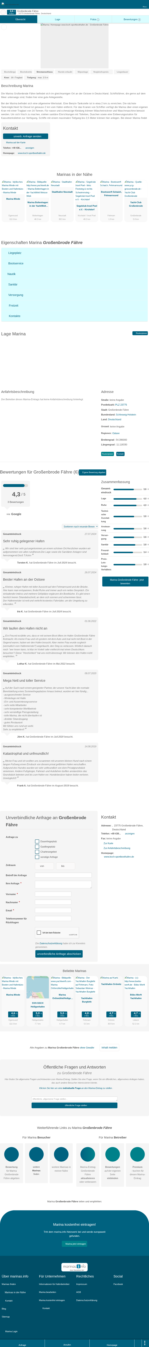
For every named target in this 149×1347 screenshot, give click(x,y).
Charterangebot (48, 852)
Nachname (12, 902)
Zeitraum (11, 865)
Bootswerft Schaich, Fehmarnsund (111, 194)
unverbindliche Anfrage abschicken (59, 953)
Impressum (81, 1284)
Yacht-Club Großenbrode (136, 204)
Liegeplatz (14, 252)
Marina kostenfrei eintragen (52, 1300)
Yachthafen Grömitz (111, 984)
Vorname (11, 894)
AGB (78, 1292)
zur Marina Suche (3, 12)
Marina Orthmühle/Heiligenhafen (62, 997)
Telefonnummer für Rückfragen (16, 920)
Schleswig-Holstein (126, 414)
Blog (4, 1308)
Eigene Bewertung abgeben (93, 472)
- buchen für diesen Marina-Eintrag (137, 1172)
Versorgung (15, 295)
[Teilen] (138, 1343)
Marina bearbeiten (47, 1292)
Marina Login (11, 1331)
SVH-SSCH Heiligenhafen (38, 1005)
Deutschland (114, 419)
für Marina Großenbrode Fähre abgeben (11, 1172)
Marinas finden (9, 1284)
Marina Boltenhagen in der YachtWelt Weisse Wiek (38, 204)
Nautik (11, 274)
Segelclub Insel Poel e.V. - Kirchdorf (87, 208)
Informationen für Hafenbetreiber (54, 1284)
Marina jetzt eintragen (75, 1244)
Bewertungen (131, 19)
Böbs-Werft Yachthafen (136, 996)
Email (9, 910)
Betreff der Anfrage (16, 875)
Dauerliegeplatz (48, 841)
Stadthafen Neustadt (62, 192)
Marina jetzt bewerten (126, 582)
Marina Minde (13, 199)
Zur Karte (108, 843)
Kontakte (14, 316)
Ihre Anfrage (13, 883)
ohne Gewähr (87, 1047)
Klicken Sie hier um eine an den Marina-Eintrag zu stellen (75, 1088)
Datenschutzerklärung (51, 943)
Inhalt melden (109, 1047)
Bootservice (15, 263)
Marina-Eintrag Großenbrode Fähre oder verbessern (87, 1174)
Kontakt (120, 454)
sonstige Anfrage (49, 857)
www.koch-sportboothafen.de (32, 153)
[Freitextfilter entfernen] (136, 4)
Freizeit (13, 305)
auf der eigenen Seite (112, 1172)
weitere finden (36, 1170)
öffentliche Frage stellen (75, 1105)
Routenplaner (141, 333)
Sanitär (12, 284)
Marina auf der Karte (15, 142)
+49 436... (16, 148)
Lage (57, 19)
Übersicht (20, 19)
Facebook (118, 1284)
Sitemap (6, 1316)
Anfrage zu (12, 837)
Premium (143, 177)
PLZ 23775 (121, 404)
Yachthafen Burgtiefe (86, 1000)
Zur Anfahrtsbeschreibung (117, 848)
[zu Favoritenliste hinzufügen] (4, 27)
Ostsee (116, 433)
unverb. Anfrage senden (27, 136)
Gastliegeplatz (47, 846)
